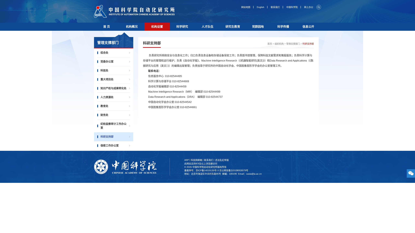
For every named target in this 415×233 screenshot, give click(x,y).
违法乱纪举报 (222, 160)
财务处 (104, 115)
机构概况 (132, 26)
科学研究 (182, 26)
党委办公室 (107, 61)
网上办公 (308, 7)
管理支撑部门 (293, 43)
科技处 (104, 70)
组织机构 (279, 43)
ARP (186, 160)
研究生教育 (232, 26)
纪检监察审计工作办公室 (113, 125)
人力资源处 (107, 97)
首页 (269, 43)
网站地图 (245, 7)
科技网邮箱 (196, 160)
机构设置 (157, 26)
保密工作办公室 (110, 145)
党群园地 (258, 26)
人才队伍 (207, 26)
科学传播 (283, 26)
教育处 (104, 106)
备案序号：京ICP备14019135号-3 (201, 170)
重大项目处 (107, 79)
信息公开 (308, 26)
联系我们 (275, 7)
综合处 (104, 52)
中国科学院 (292, 7)
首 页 (106, 26)
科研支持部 (107, 136)
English (260, 7)
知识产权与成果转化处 (113, 88)
